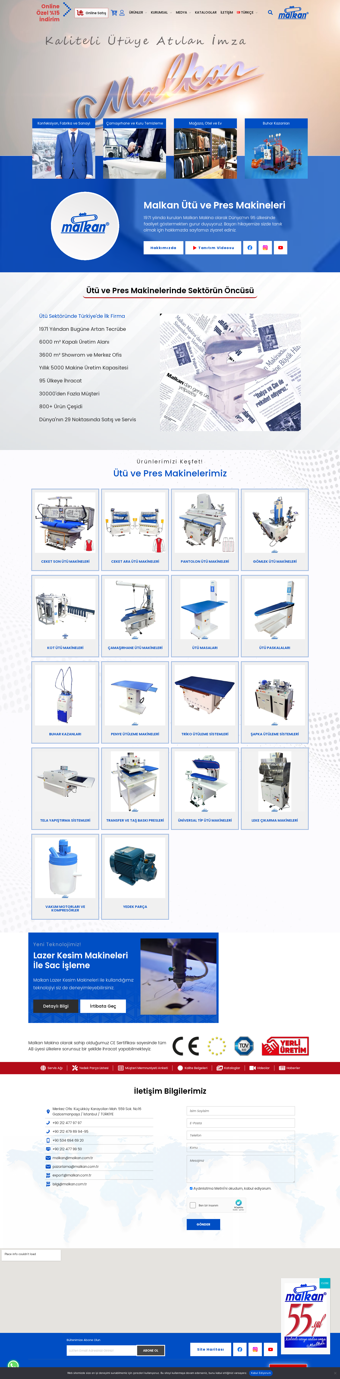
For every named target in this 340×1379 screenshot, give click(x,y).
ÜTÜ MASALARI (205, 647)
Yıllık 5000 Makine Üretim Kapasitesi (83, 367)
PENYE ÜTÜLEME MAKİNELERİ (135, 734)
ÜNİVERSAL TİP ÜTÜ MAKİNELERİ (205, 820)
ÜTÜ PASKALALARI (274, 647)
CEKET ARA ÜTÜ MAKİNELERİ (135, 561)
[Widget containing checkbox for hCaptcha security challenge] (216, 1205)
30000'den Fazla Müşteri (69, 393)
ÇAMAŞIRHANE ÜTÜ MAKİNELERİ (135, 647)
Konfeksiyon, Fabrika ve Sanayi (64, 123)
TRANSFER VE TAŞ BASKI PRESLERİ (135, 820)
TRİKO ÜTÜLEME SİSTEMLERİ (204, 734)
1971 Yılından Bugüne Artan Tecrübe (82, 328)
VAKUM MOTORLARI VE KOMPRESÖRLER (65, 908)
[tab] (95, 316)
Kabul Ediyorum (261, 1372)
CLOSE (325, 1283)
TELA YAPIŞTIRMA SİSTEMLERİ (65, 820)
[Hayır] (335, 1373)
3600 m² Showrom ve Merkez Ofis (80, 354)
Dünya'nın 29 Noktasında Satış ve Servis (87, 419)
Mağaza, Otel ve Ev (205, 123)
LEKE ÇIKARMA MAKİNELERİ (275, 820)
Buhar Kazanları (276, 123)
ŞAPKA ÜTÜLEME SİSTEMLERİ (275, 734)
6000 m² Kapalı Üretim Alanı (74, 341)
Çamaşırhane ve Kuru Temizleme (134, 123)
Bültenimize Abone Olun (83, 1340)
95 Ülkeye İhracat (60, 380)
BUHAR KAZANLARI (65, 734)
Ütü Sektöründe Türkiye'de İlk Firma (82, 316)
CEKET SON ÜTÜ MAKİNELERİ (65, 561)
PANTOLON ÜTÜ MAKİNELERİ (205, 561)
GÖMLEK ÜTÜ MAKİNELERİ (275, 561)
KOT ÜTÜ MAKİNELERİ (65, 647)
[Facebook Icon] (250, 247)
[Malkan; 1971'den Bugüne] (293, 12)
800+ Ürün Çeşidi (60, 406)
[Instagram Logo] (265, 247)
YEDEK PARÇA (135, 906)
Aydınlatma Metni (208, 1188)
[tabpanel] (230, 374)
